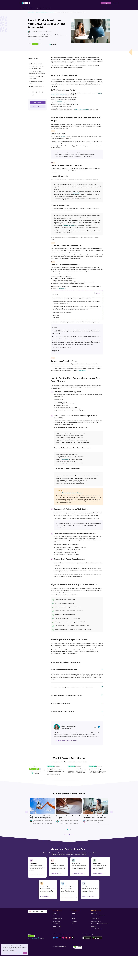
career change (82, 370)
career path (76, 193)
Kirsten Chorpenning (37, 31)
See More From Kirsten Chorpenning (66, 740)
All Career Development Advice (68, 897)
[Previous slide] (26, 812)
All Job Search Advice (35, 875)
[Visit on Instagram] (36, 92)
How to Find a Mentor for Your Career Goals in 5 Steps (36, 67)
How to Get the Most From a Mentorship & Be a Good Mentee (37, 72)
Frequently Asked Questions (36, 86)
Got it (25, 952)
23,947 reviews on (32, 938)
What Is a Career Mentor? (35, 64)
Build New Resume (37, 106)
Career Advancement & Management (44, 12)
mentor (63, 136)
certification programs (68, 225)
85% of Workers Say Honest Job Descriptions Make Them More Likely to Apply (95, 817)
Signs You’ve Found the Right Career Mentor (36, 77)
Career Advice (31, 12)
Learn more (19, 952)
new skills (59, 101)
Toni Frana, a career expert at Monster (72, 493)
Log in (115, 3)
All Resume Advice (55, 873)
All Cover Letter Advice (77, 873)
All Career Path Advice (98, 873)
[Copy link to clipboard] (33, 95)
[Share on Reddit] (42, 92)
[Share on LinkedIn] (39, 92)
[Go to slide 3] (70, 829)
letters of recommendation (82, 109)
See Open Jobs (38, 102)
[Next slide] (111, 812)
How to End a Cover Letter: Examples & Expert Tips (68, 817)
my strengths (65, 459)
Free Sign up (105, 3)
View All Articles (69, 834)
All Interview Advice (44, 896)
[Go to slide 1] (67, 829)
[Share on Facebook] (33, 92)
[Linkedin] (99, 727)
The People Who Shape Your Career (36, 82)
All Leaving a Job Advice (88, 896)
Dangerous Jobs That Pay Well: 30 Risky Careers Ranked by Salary (41, 817)
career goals (62, 288)
